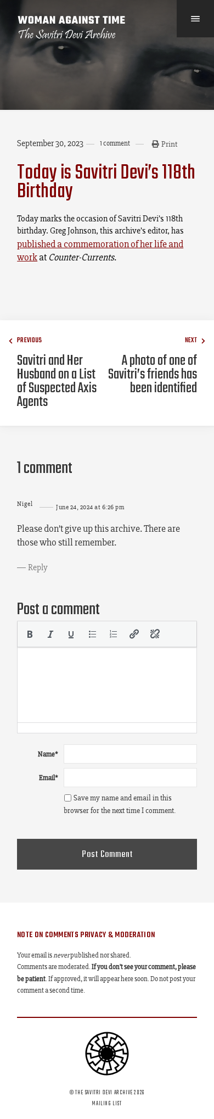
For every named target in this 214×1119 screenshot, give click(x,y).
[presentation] (29, 634)
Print (169, 144)
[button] (30, 634)
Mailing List (106, 1103)
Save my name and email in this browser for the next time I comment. (120, 804)
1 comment (115, 143)
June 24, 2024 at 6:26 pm (90, 507)
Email (48, 777)
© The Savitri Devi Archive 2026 (107, 1092)
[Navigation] (195, 18)
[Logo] (72, 27)
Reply (38, 567)
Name (48, 754)
